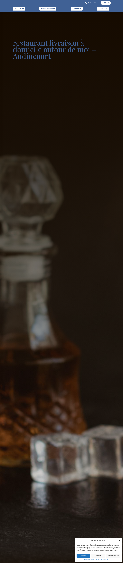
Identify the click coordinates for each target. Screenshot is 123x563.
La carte (18, 8)
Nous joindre (93, 3)
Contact (102, 8)
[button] (119, 540)
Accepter (83, 556)
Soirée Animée (47, 8)
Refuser (98, 556)
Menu (105, 3)
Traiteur (76, 8)
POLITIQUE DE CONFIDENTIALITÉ (103, 559)
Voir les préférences (113, 556)
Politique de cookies (89, 559)
